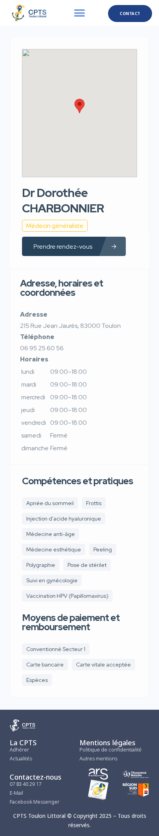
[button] (79, 13)
